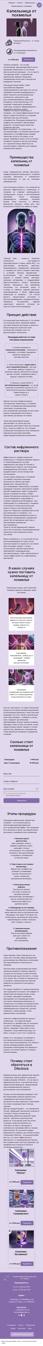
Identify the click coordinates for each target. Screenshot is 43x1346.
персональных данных (13, 795)
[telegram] (19, 1315)
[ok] (24, 1315)
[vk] (21, 1315)
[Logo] (7, 1278)
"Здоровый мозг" (21, 1213)
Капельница (21, 1251)
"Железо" (20, 1173)
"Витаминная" (21, 1254)
